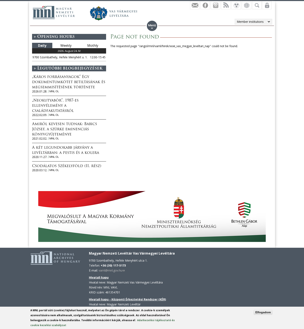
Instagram (215, 5)
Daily (42, 45)
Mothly (92, 45)
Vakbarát (236, 5)
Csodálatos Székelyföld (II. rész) (66, 166)
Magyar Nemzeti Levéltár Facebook (205, 5)
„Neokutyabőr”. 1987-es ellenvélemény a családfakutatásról (55, 106)
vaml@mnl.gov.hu (112, 270)
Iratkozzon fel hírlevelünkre (195, 5)
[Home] (53, 12)
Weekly (66, 45)
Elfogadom (263, 312)
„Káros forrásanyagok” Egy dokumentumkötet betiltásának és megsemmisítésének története (68, 82)
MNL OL (54, 91)
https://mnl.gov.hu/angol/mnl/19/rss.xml (226, 5)
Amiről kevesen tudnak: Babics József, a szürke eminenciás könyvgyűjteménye (64, 129)
